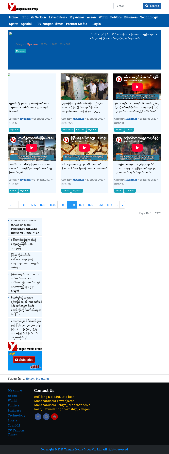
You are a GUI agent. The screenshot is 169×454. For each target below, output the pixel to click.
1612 (90, 205)
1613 (100, 205)
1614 (109, 205)
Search (154, 5)
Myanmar (32, 44)
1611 (81, 205)
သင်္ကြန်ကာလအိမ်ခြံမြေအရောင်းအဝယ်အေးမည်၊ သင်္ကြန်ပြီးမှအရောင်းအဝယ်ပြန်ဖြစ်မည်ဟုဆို (30, 168)
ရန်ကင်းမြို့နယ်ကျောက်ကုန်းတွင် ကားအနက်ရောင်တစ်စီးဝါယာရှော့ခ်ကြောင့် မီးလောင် (29, 107)
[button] (14, 17)
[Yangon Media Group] (23, 7)
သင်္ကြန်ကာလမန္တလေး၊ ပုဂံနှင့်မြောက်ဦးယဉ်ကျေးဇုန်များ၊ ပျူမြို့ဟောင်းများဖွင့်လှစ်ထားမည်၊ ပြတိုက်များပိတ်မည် (135, 168)
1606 (33, 205)
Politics (80, 129)
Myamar (20, 51)
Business (68, 129)
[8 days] (25, 355)
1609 (62, 205)
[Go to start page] (10, 205)
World (119, 129)
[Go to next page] (117, 205)
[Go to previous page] (15, 205)
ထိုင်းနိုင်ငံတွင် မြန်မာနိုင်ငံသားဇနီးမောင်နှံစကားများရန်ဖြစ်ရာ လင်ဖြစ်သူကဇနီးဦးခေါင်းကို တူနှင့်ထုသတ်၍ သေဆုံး (124, 36)
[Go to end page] (122, 205)
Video (129, 129)
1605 (23, 205)
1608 (52, 205)
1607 (43, 205)
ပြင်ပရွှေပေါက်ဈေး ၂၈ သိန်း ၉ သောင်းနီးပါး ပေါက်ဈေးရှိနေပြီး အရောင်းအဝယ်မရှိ (84, 166)
